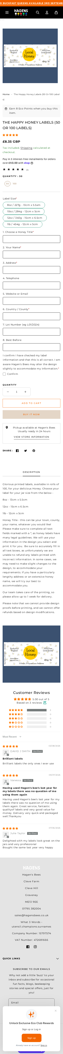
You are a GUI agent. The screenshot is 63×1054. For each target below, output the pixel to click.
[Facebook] (17, 450)
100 (15, 183)
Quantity (10, 384)
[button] (10, 135)
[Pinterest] (33, 450)
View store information (31, 437)
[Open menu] (7, 12)
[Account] (47, 12)
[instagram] (35, 947)
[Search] (37, 12)
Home (6, 94)
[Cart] (56, 12)
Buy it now (31, 414)
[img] (10, 746)
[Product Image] (30, 56)
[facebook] (27, 947)
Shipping (26, 147)
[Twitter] (25, 450)
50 (7, 183)
